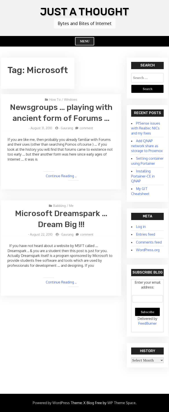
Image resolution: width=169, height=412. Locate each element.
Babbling (59, 206)
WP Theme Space (121, 403)
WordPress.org (148, 250)
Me (71, 206)
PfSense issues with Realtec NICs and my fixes (145, 128)
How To (55, 99)
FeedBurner (147, 323)
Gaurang (67, 128)
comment (86, 128)
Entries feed (145, 234)
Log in (141, 226)
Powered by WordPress (51, 403)
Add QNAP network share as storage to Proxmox (147, 146)
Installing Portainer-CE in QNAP (143, 176)
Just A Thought (84, 11)
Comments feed (149, 242)
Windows (70, 99)
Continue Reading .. (61, 176)
